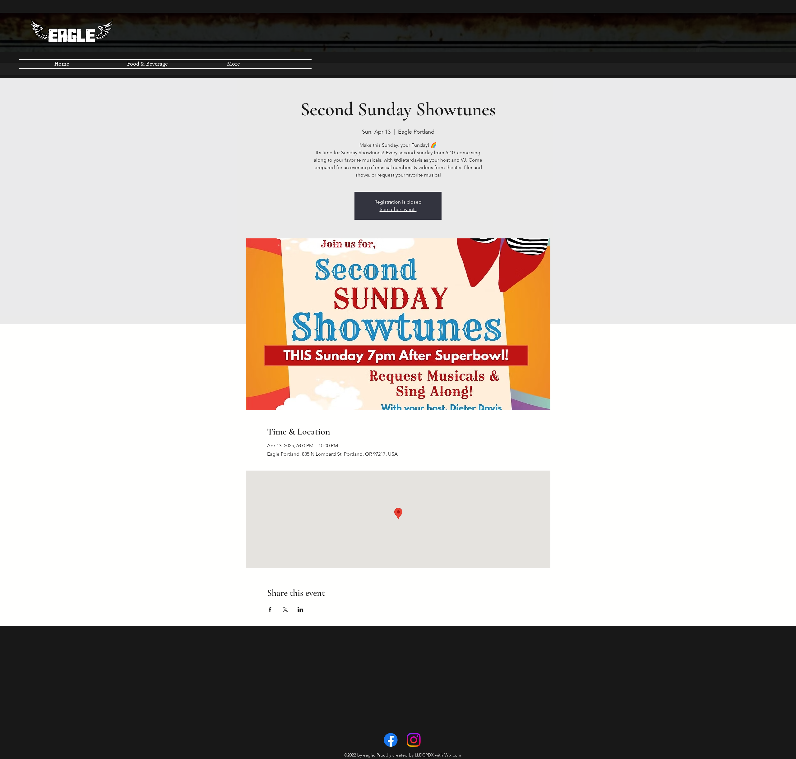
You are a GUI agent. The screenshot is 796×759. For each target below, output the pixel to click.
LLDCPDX (424, 755)
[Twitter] (414, 740)
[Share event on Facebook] (270, 609)
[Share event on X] (285, 609)
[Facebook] (391, 740)
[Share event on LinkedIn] (300, 609)
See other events (398, 209)
